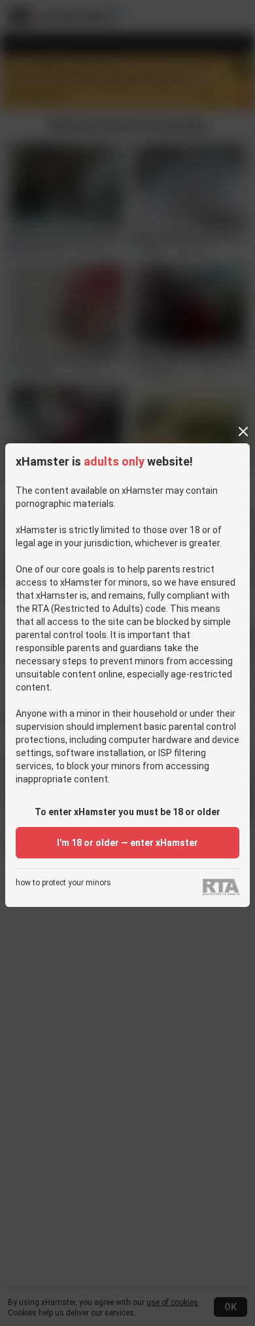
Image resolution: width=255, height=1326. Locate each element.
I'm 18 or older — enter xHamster (127, 842)
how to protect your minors (63, 883)
